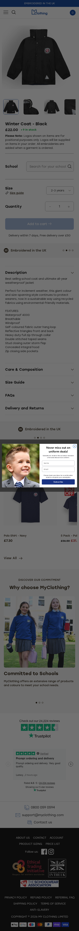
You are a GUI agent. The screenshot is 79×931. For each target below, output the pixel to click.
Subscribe (58, 481)
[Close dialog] (74, 446)
